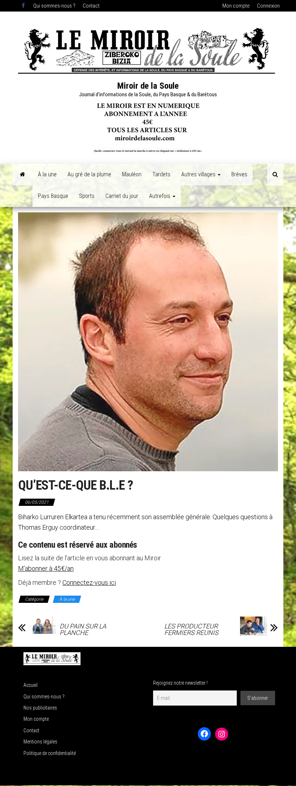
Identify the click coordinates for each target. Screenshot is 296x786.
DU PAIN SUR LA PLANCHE (83, 629)
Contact (91, 6)
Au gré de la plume (89, 174)
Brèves (239, 174)
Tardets (161, 174)
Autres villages (199, 174)
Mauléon (132, 174)
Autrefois (160, 196)
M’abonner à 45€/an (46, 568)
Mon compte (236, 6)
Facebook (24, 6)
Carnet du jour (121, 196)
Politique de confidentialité (49, 753)
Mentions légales (40, 742)
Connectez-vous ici (89, 582)
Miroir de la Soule (148, 86)
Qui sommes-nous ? (54, 6)
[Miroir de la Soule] (22, 174)
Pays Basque (53, 196)
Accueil (30, 685)
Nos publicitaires (40, 708)
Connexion (268, 6)
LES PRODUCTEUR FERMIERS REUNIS (191, 629)
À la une (47, 174)
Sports (87, 196)
